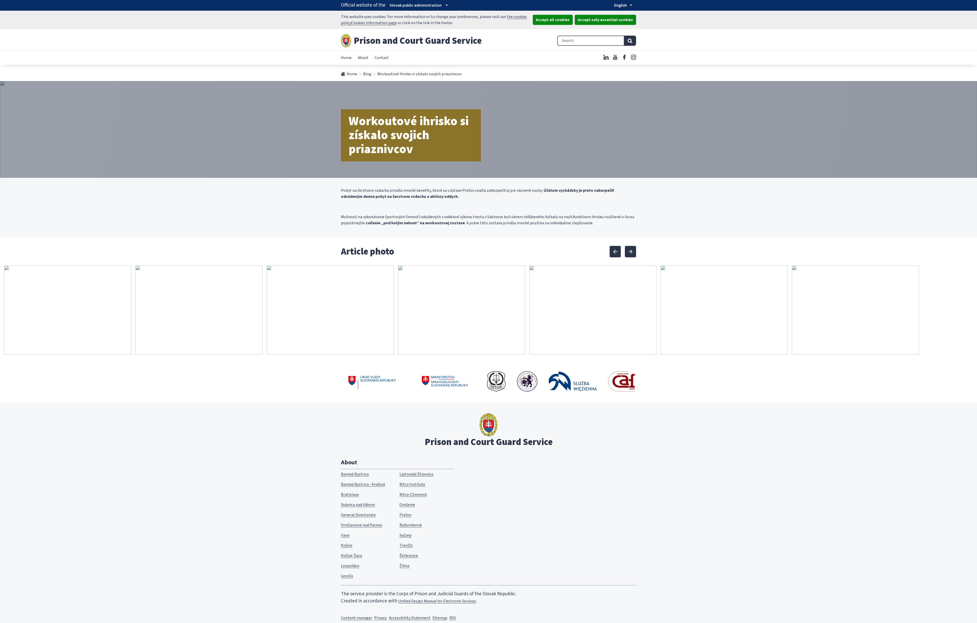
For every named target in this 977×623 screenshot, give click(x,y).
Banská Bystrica (355, 474)
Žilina (404, 566)
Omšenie (407, 505)
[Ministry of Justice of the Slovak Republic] (445, 381)
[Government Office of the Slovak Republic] (372, 381)
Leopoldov (350, 566)
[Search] (630, 41)
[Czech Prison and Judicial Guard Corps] (496, 381)
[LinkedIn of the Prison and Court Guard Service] (606, 57)
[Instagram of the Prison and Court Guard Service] (633, 57)
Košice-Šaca (351, 555)
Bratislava (350, 494)
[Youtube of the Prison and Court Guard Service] (615, 57)
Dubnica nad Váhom (358, 505)
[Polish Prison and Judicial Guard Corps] (573, 381)
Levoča (347, 576)
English (620, 5)
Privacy (380, 618)
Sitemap (440, 618)
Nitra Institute (412, 484)
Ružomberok (410, 525)
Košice (346, 545)
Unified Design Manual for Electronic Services (437, 601)
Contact (382, 58)
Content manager (356, 618)
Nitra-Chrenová (413, 494)
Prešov (405, 515)
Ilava (345, 535)
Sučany (405, 535)
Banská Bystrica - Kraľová (363, 484)
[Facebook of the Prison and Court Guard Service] (624, 57)
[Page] (346, 40)
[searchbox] (590, 41)
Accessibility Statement (409, 618)
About (363, 58)
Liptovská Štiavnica (416, 474)
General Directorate (358, 515)
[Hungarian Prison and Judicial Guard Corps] (527, 381)
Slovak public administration (416, 5)
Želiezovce (408, 555)
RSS (452, 618)
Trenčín (406, 545)
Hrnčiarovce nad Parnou (361, 525)
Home (346, 58)
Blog (367, 74)
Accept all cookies (553, 20)
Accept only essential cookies (605, 20)
